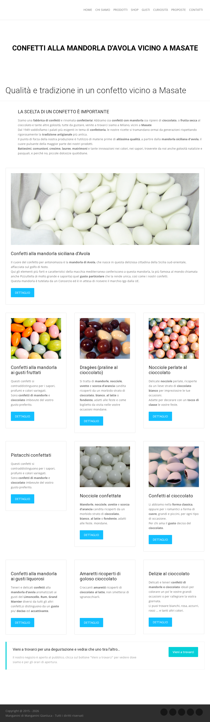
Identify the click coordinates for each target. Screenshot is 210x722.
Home (87, 10)
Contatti (196, 10)
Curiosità (160, 10)
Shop (134, 10)
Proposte (178, 10)
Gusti (146, 10)
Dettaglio (22, 293)
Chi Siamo (102, 10)
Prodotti (120, 10)
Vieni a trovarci (183, 652)
